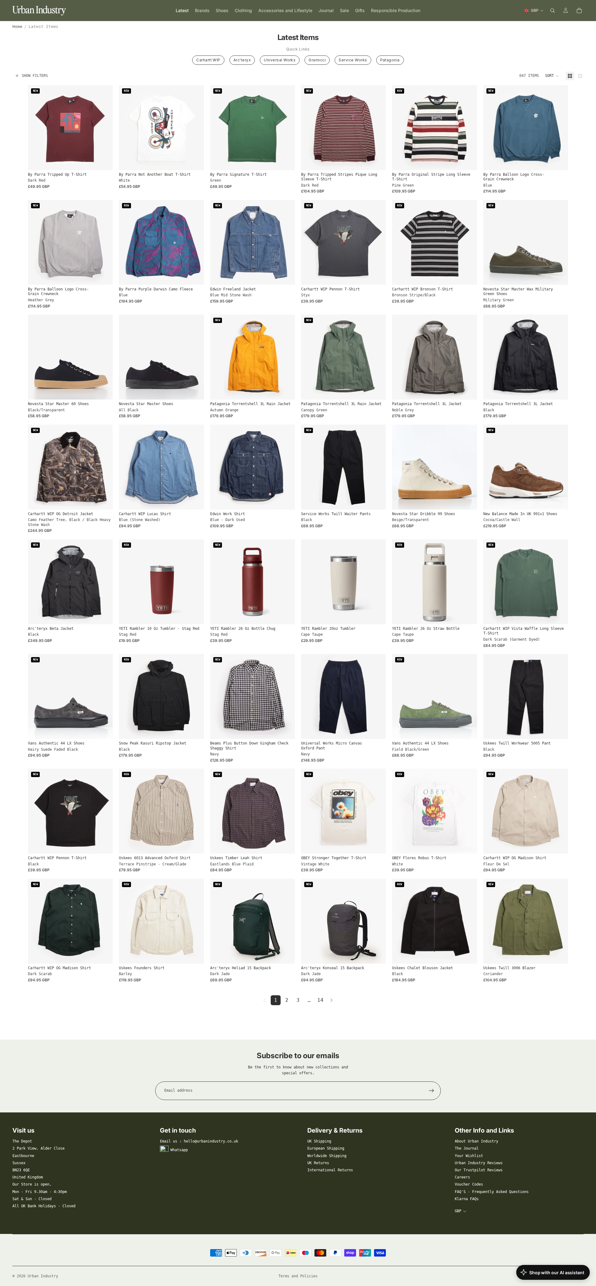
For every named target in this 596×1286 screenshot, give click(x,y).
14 (320, 1000)
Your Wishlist (469, 1156)
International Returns (330, 1170)
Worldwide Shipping (326, 1156)
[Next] (331, 1000)
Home (17, 26)
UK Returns (318, 1163)
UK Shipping (319, 1141)
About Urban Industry (476, 1141)
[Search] (552, 10)
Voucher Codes (469, 1184)
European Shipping (325, 1148)
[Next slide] (103, 128)
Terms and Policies (298, 1276)
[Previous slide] (37, 128)
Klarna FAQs (467, 1199)
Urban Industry (43, 1276)
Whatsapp (179, 1150)
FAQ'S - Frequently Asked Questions (492, 1192)
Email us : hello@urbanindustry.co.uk (199, 1141)
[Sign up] (431, 1090)
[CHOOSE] (103, 160)
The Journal (467, 1148)
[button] (552, 76)
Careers (462, 1177)
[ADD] (194, 614)
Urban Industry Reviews (479, 1163)
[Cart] (579, 10)
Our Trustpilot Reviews (479, 1170)
